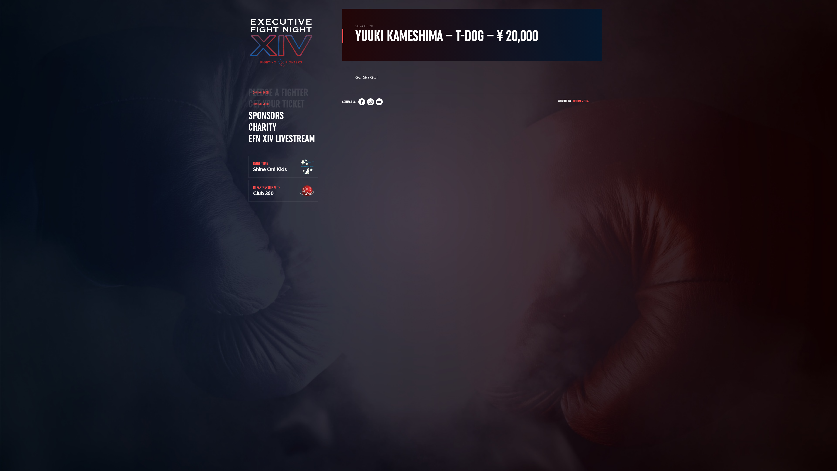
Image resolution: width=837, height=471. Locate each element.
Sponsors (266, 115)
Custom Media (580, 101)
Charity (262, 127)
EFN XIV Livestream (281, 138)
